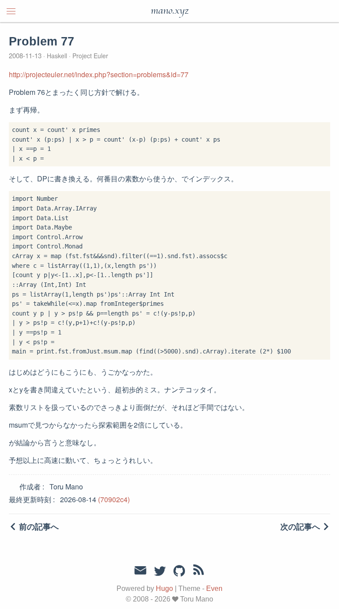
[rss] (198, 571)
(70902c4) (114, 499)
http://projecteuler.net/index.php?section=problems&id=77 (98, 74)
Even (214, 588)
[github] (179, 571)
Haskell (57, 55)
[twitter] (159, 571)
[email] (140, 570)
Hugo (164, 588)
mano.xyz (169, 11)
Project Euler (89, 55)
